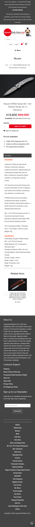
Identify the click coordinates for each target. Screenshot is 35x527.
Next (31, 87)
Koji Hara (18, 437)
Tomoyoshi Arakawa (17, 464)
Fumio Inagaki (17, 491)
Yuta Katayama (17, 479)
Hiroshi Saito (17, 473)
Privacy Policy (8, 384)
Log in (16, 44)
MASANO (17, 476)
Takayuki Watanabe (17, 500)
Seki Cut (17, 503)
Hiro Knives (17, 485)
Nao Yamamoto (17, 449)
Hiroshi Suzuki (17, 461)
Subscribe (17, 411)
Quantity (6, 123)
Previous (3, 87)
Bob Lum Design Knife (17, 443)
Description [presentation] (8, 155)
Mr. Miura (17, 488)
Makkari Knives (17, 482)
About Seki (7, 381)
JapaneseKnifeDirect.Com (22, 513)
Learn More (17, 10)
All (10, 65)
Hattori (17, 425)
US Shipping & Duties (11, 387)
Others (17, 509)
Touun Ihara (17, 497)
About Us (7, 378)
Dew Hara (17, 440)
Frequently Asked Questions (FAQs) (15, 375)
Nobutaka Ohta (17, 455)
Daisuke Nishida (17, 467)
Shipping (6, 369)
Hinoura (17, 458)
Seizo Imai (17, 452)
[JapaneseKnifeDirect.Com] (18, 32)
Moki (17, 434)
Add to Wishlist (12, 131)
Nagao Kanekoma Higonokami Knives (17, 470)
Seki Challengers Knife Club (17, 506)
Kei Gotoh (17, 494)
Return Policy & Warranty (12, 372)
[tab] (18, 155)
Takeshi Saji (17, 428)
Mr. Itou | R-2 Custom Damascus (17, 446)
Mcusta (17, 58)
